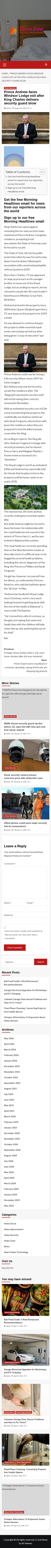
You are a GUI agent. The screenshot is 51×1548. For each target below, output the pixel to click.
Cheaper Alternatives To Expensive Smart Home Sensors (24, 1019)
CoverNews (42, 1539)
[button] (5, 64)
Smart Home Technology (16, 1252)
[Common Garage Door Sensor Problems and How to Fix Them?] (25, 1400)
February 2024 (11, 1189)
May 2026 (9, 1038)
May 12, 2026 (18, 1326)
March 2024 (10, 1183)
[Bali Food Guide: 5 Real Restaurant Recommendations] (25, 1300)
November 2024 (12, 1138)
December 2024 (12, 1133)
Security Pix (7, 1267)
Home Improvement (14, 1229)
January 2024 (10, 1194)
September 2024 (12, 1150)
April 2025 (9, 1111)
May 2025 (9, 1105)
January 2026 (10, 1060)
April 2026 (9, 1044)
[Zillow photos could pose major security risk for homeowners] (25, 803)
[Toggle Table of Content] (41, 172)
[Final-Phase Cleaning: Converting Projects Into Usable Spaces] (25, 1450)
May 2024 (9, 1172)
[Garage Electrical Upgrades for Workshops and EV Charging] (25, 1350)
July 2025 (8, 1094)
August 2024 (10, 1155)
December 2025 (12, 1066)
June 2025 (9, 1099)
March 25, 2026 (19, 1526)
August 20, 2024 (21, 108)
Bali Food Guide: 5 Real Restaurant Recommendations (21, 983)
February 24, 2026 (20, 734)
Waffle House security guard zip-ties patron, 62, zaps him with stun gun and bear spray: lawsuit (24, 726)
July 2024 (8, 1161)
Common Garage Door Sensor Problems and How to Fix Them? (25, 1001)
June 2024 (9, 1166)
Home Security (10, 88)
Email (30, 902)
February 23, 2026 (20, 782)
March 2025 (10, 1116)
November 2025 (12, 1072)
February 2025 (11, 1122)
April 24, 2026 (18, 1376)
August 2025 (10, 1088)
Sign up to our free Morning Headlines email (22, 189)
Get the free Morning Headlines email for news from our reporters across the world (25, 180)
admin (8, 108)
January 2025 (10, 1127)
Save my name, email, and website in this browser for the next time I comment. (23, 935)
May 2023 (9, 1205)
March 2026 (10, 1049)
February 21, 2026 (20, 830)
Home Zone (9, 1240)
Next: (26, 665)
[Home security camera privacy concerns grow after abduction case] (25, 755)
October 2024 (11, 1144)
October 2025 (11, 1077)
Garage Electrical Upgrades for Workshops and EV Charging (25, 992)
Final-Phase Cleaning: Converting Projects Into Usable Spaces (25, 1010)
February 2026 (11, 1055)
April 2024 (9, 1177)
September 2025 (12, 1083)
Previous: (24, 653)
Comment (10, 863)
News (6, 1246)
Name (8, 902)
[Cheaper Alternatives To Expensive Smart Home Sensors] (25, 1500)
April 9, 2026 (18, 1476)
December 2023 (12, 1200)
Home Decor (10, 1223)
